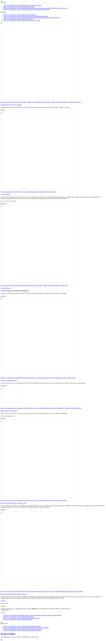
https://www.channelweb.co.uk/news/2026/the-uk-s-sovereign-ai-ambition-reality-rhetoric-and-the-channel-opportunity (33, 615)
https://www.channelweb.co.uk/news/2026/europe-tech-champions (20, 14)
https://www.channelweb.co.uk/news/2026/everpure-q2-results (19, 6)
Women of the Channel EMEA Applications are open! (14, 594)
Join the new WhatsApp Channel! (9, 380)
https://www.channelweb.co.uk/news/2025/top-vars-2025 (18, 619)
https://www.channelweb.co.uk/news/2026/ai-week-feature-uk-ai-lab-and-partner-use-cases (26, 16)
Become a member (8, 634)
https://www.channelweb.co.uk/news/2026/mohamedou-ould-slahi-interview (22, 630)
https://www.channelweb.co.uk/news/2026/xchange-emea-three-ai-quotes (22, 618)
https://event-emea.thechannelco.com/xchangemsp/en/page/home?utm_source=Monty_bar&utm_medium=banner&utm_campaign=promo (34, 285)
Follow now (4, 385)
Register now (4, 203)
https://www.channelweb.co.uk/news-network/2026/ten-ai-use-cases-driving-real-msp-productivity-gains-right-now (32, 17)
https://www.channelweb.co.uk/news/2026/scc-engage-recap (18, 19)
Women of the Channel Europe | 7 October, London (13, 503)
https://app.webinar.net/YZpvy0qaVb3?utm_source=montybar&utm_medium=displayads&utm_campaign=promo (28, 191)
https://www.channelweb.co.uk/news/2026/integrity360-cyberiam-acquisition (22, 5)
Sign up (2, 110)
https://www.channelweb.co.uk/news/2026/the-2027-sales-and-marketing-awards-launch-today (27, 9)
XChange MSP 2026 (6, 288)
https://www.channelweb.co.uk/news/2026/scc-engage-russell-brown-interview (23, 629)
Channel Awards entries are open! (9, 410)
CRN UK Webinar (5, 194)
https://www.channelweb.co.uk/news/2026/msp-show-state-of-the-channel (22, 20)
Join (2, 639)
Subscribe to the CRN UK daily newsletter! (11, 104)
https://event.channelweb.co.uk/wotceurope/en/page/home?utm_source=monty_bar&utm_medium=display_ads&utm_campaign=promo (34, 500)
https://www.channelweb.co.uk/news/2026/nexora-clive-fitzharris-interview (22, 626)
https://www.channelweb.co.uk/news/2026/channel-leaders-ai (19, 616)
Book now (3, 509)
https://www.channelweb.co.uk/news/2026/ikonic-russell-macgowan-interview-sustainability (26, 627)
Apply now (3, 296)
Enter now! (3, 418)
